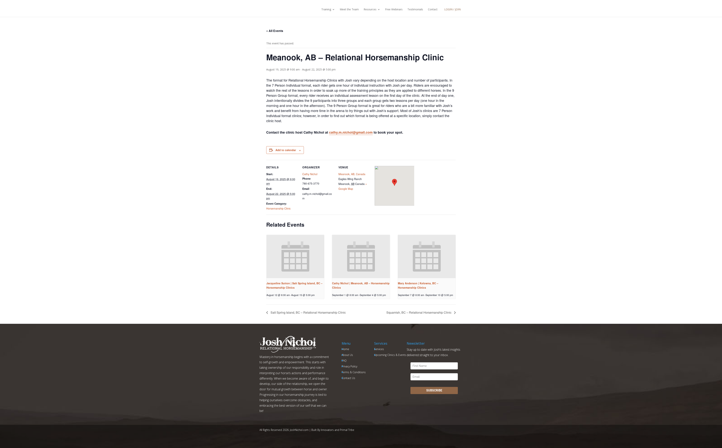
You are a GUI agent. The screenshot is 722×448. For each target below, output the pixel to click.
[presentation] (295, 256)
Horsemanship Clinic (278, 208)
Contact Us (348, 378)
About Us (347, 355)
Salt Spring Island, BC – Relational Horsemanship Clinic (308, 312)
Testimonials (415, 9)
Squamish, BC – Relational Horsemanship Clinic (419, 312)
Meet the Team (349, 9)
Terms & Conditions (354, 372)
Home (345, 349)
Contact (433, 9)
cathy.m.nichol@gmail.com (351, 132)
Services (379, 349)
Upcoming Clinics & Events (390, 355)
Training (326, 9)
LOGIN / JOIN (452, 9)
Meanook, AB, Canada (351, 174)
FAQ (344, 360)
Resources (370, 9)
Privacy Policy (349, 366)
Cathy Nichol (309, 174)
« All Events (274, 31)
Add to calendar (285, 150)
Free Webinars (394, 9)
